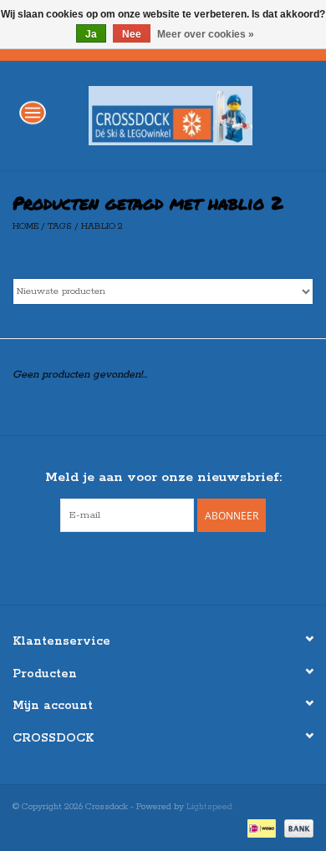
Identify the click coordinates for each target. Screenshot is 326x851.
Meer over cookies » (205, 34)
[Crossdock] (195, 115)
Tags (60, 226)
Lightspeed (209, 807)
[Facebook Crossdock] (148, 566)
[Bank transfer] (295, 827)
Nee (131, 34)
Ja (91, 34)
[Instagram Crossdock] (178, 566)
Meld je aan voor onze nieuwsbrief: (163, 477)
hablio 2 (102, 226)
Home (25, 226)
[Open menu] (32, 112)
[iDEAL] (260, 827)
